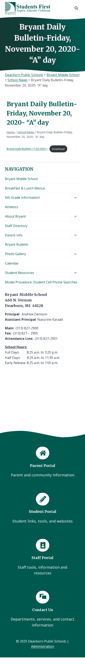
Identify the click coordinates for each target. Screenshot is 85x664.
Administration (42, 646)
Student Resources (19, 272)
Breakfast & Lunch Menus (25, 188)
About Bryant (15, 216)
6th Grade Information (22, 197)
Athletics (11, 207)
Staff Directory (16, 226)
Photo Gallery (15, 254)
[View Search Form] (76, 8)
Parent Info (14, 235)
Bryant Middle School (21, 179)
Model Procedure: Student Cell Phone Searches (41, 282)
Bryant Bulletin (16, 244)
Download (58, 149)
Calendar (12, 263)
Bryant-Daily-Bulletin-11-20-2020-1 (27, 149)
